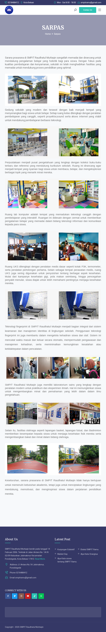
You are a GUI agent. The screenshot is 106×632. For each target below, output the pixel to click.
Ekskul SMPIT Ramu (90, 549)
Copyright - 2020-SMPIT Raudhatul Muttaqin (24, 627)
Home (48, 34)
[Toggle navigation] (99, 10)
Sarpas (57, 34)
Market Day (62, 554)
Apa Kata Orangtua (89, 554)
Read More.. (40, 559)
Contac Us (87, 10)
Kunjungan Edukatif (66, 549)
